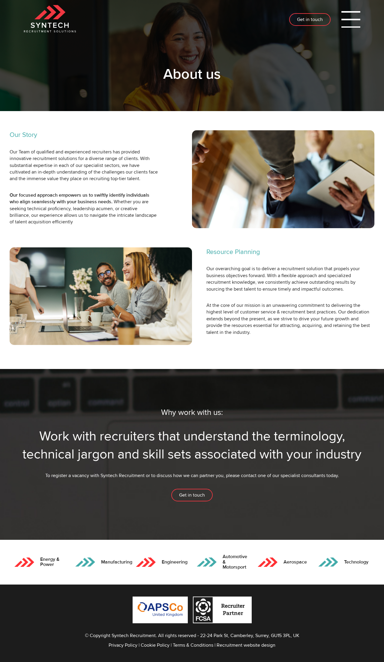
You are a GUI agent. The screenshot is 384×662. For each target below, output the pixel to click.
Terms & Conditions (193, 645)
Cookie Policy (155, 645)
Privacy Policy (123, 645)
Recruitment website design (246, 645)
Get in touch (310, 19)
